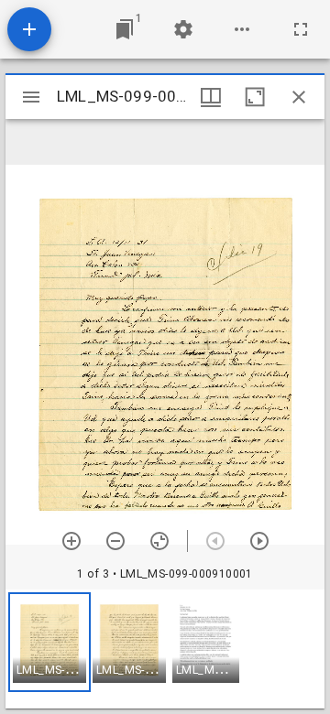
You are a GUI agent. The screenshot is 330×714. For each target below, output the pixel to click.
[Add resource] (29, 29)
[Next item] (259, 541)
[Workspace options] (242, 29)
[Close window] (299, 97)
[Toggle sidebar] (31, 97)
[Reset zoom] (160, 541)
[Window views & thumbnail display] (211, 97)
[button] (49, 642)
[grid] (165, 649)
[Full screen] (301, 29)
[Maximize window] (255, 97)
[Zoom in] (72, 541)
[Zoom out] (116, 541)
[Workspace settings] (183, 29)
